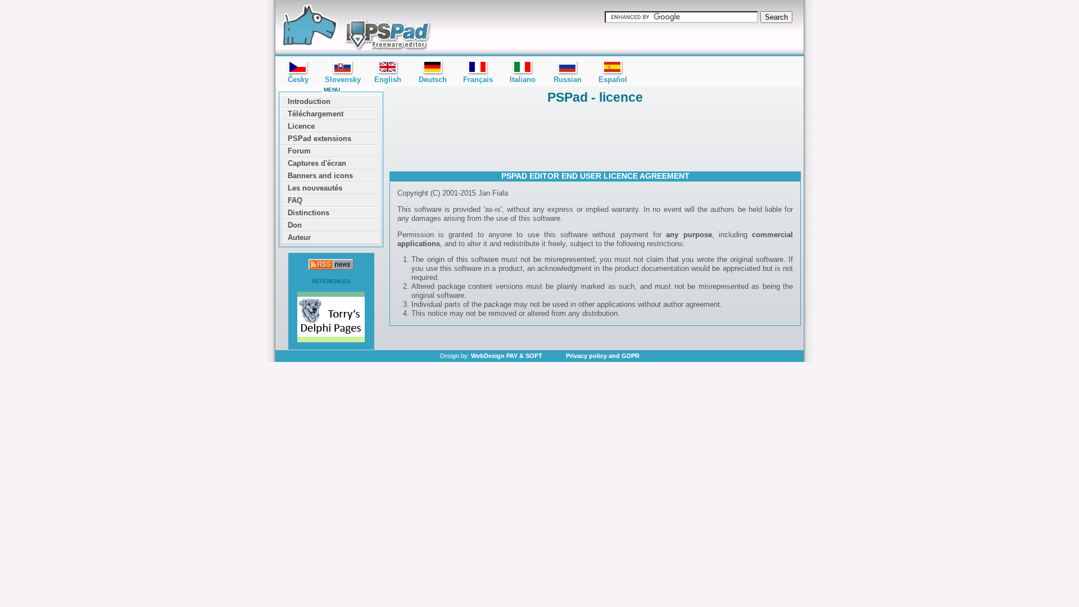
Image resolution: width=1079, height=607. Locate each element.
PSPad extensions (319, 138)
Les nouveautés (315, 188)
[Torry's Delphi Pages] (331, 318)
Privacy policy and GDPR (603, 355)
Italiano (523, 79)
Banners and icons (320, 175)
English (387, 79)
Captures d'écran (317, 163)
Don (295, 225)
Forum (299, 151)
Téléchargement (315, 114)
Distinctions (308, 213)
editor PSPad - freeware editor (354, 28)
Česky (298, 79)
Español (613, 79)
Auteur (299, 237)
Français (478, 79)
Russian (568, 79)
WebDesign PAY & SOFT (506, 355)
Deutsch (433, 79)
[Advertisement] (595, 136)
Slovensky (343, 79)
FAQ (295, 200)
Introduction (309, 101)
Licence (301, 126)
